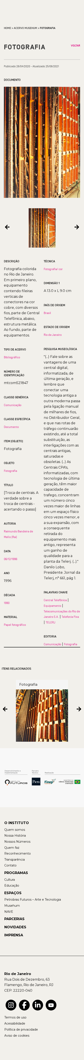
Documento (11, 427)
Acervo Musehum (25, 28)
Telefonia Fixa (70, 616)
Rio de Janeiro (53, 334)
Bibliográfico (12, 357)
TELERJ (50, 622)
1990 (6, 603)
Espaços (13, 893)
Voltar (75, 45)
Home (7, 28)
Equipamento (52, 605)
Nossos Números (17, 841)
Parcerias (14, 919)
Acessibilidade (14, 1023)
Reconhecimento (17, 853)
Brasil (47, 313)
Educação (11, 885)
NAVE (8, 911)
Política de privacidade (21, 1029)
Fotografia (10, 470)
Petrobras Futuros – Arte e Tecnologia (32, 899)
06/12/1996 (10, 559)
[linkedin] (37, 1005)
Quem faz (11, 847)
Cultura (9, 879)
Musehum (12, 905)
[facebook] (24, 1005)
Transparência (14, 859)
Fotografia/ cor (53, 269)
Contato (10, 865)
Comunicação (12, 405)
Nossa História (15, 835)
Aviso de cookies (16, 1036)
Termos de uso (15, 1017)
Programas (16, 873)
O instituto (16, 823)
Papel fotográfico (15, 624)
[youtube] (51, 1005)
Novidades (15, 927)
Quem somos (14, 829)
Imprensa (13, 935)
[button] (7, 227)
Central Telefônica (55, 600)
